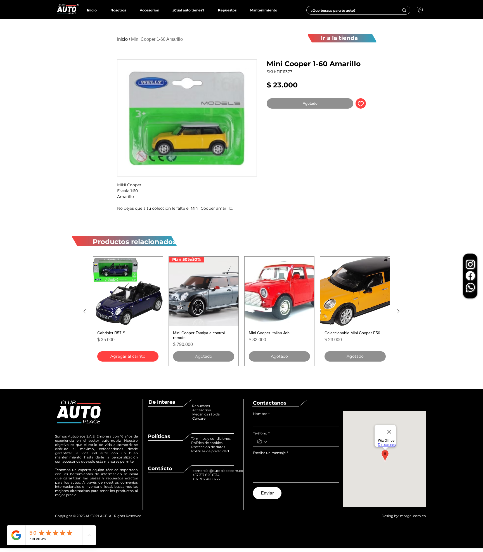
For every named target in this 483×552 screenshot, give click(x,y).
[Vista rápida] (128, 291)
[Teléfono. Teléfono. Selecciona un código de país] (261, 442)
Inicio (122, 39)
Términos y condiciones (211, 438)
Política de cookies (207, 443)
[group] (241, 311)
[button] (420, 10)
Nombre (261, 414)
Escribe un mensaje (270, 453)
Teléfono (261, 433)
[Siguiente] (398, 311)
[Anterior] (84, 311)
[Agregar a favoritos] (361, 103)
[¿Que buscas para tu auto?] (404, 10)
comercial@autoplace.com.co (218, 471)
